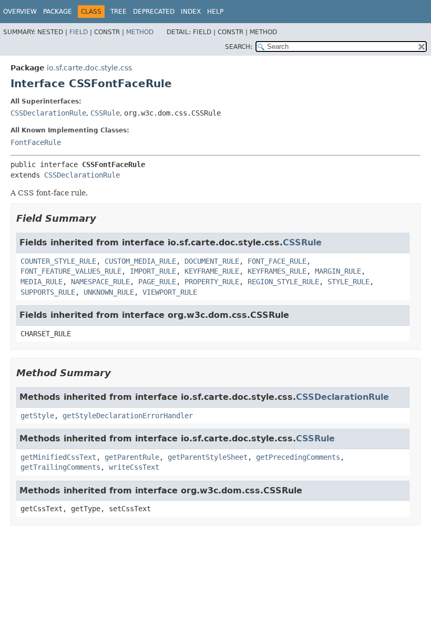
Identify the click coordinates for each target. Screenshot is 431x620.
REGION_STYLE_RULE (283, 281)
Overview (20, 11)
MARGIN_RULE (338, 271)
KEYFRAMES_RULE (277, 271)
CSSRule (105, 113)
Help (215, 11)
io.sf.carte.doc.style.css (89, 68)
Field (78, 32)
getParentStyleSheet (208, 457)
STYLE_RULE (348, 281)
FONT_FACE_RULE (277, 261)
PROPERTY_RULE (211, 281)
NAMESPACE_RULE (100, 281)
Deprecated (154, 11)
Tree (118, 11)
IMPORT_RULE (153, 271)
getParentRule (132, 457)
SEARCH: (238, 46)
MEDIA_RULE (41, 281)
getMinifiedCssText (58, 457)
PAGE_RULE (157, 281)
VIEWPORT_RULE (169, 292)
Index (191, 11)
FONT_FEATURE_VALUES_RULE (70, 271)
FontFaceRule (36, 142)
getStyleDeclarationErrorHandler (128, 415)
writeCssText (134, 467)
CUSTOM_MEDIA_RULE (140, 261)
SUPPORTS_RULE (47, 292)
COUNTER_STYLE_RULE (58, 261)
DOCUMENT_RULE (211, 261)
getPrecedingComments (298, 457)
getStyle (37, 415)
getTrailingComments (60, 467)
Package (57, 11)
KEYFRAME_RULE (211, 271)
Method (139, 32)
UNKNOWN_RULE (109, 292)
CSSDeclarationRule (48, 113)
